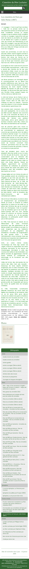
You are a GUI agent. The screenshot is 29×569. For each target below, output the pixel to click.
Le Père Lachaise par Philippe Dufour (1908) (13, 522)
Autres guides (7, 362)
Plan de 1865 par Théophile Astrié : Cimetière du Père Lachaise (13, 451)
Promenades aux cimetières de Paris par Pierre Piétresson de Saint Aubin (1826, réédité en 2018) (14, 509)
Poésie (4, 519)
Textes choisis (6, 499)
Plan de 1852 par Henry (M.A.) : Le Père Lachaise (13, 460)
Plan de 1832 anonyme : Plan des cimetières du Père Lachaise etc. (12, 469)
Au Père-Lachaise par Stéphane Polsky (14, 529)
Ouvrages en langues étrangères (12, 379)
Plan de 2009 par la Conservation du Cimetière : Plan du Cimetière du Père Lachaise (13, 419)
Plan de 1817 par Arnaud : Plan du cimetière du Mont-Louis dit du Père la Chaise (14, 480)
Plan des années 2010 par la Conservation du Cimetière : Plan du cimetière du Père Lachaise (15, 413)
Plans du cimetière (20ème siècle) (13, 402)
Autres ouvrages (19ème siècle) (12, 371)
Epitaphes (5, 485)
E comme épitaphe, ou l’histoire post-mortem (14, 489)
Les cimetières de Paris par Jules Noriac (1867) (14, 514)
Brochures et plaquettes (10, 377)
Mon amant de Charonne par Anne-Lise (14, 536)
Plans (3, 382)
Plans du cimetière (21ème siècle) (12, 399)
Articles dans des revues (10, 374)
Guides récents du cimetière (11, 357)
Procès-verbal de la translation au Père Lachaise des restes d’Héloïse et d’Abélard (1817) (14, 503)
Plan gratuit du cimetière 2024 (11, 392)
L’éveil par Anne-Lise (9, 539)
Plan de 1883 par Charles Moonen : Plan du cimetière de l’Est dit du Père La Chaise (15, 438)
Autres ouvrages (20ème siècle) (12, 368)
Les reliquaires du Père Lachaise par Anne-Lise (13, 532)
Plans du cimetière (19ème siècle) (12, 404)
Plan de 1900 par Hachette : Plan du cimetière (13, 433)
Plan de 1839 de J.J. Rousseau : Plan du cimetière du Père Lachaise (14, 465)
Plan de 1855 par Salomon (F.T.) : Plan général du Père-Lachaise (13, 456)
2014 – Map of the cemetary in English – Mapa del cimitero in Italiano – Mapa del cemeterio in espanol (14, 387)
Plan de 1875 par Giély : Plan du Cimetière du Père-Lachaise (15, 442)
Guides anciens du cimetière (11, 360)
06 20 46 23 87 (18, 561)
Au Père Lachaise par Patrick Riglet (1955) (15, 526)
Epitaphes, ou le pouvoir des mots (13, 496)
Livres (3, 354)
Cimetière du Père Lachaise (14, 3)
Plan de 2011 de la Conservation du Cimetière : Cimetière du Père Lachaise (14, 408)
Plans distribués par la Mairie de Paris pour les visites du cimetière (13, 395)
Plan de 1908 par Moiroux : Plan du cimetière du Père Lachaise (12, 429)
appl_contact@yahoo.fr (8, 563)
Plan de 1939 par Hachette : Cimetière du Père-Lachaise (14, 424)
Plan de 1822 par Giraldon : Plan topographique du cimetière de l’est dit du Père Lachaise (14, 474)
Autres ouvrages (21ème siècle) (12, 365)
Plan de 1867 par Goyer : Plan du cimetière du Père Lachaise (15, 447)
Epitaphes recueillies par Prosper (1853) (14, 493)
